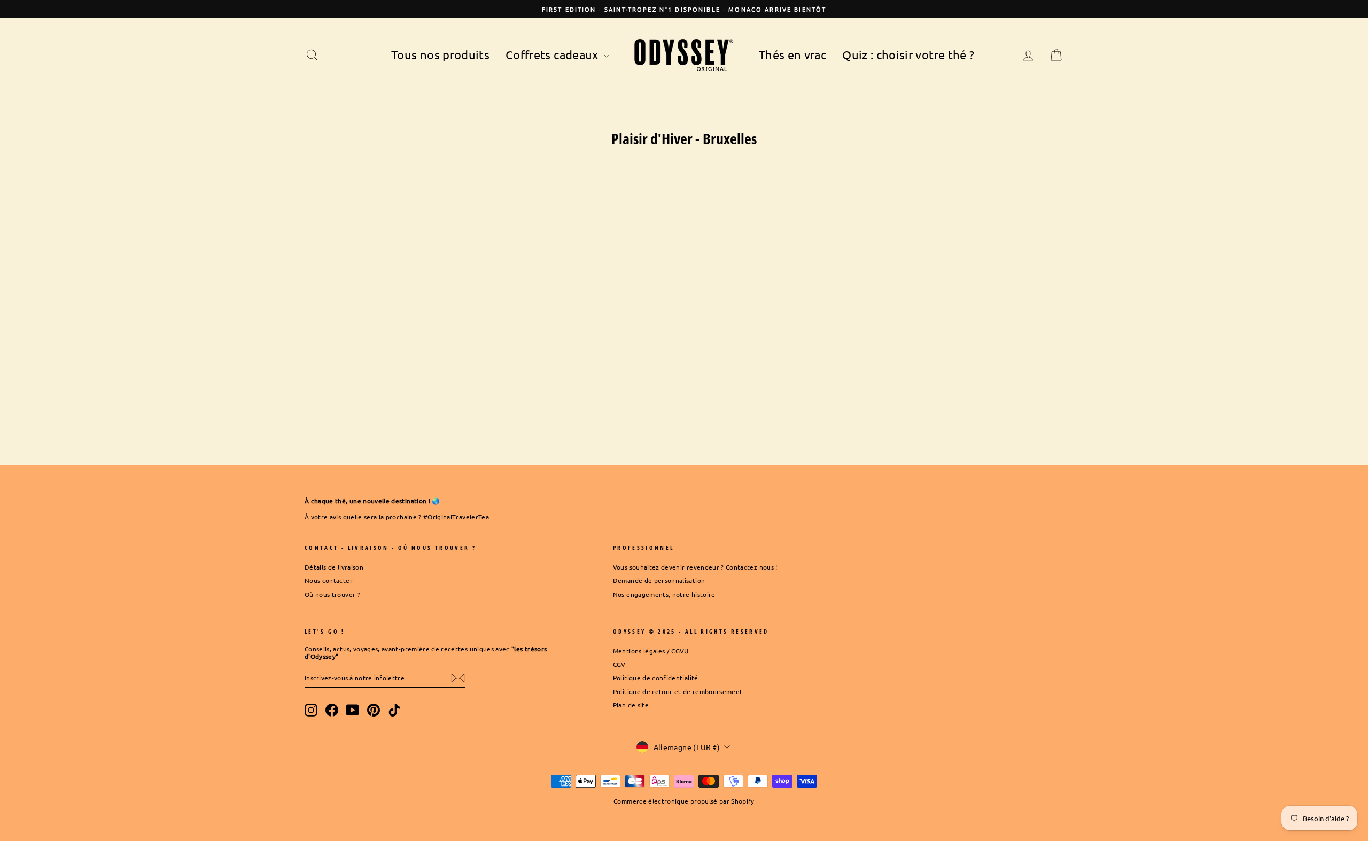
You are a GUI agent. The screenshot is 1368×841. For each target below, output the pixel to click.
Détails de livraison (334, 567)
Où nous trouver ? (332, 594)
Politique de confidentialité (655, 677)
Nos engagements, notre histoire (664, 594)
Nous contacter (329, 580)
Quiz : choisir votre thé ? (908, 54)
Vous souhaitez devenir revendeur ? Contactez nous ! (695, 567)
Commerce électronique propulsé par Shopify (684, 801)
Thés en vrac (792, 54)
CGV (619, 664)
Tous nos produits (440, 54)
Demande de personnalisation (659, 580)
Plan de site (631, 704)
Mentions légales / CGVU (651, 651)
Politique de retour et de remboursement (678, 691)
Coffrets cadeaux (553, 54)
